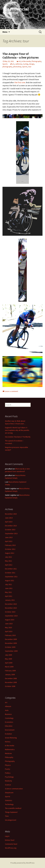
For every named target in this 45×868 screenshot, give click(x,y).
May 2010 (8, 627)
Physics (8, 765)
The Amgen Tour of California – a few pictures (20, 55)
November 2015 (11, 514)
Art (19, 61)
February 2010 (10, 635)
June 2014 (8, 518)
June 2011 (8, 588)
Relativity (8, 781)
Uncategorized (10, 820)
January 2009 (10, 674)
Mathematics (10, 749)
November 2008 (11, 682)
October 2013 (10, 529)
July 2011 (8, 584)
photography (7, 66)
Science (8, 785)
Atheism (8, 706)
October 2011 (10, 573)
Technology (9, 804)
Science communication (14, 788)
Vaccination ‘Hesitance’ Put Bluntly (17, 437)
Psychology (9, 777)
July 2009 (8, 655)
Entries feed (9, 840)
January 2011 (10, 600)
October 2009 (10, 647)
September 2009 (11, 651)
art (13, 64)
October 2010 (10, 612)
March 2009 (9, 667)
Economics (9, 722)
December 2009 (11, 639)
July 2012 (8, 557)
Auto (6, 710)
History (7, 741)
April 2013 (8, 541)
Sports (5, 64)
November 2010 (11, 608)
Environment (9, 730)
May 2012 (8, 561)
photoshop (17, 66)
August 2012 (9, 553)
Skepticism (9, 792)
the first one (19, 82)
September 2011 (11, 576)
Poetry (7, 769)
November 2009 (11, 643)
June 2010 (8, 623)
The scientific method (13, 808)
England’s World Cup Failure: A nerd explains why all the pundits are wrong (17, 430)
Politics (7, 773)
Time (7, 816)
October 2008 (10, 686)
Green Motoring (11, 738)
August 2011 (9, 580)
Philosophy (9, 757)
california (18, 64)
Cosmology (9, 718)
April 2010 (8, 631)
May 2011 (8, 592)
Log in (7, 836)
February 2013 (10, 545)
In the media (26, 61)
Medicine (8, 753)
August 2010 (9, 620)
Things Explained (11, 812)
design (31, 64)
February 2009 (10, 670)
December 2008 (11, 678)
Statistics (8, 800)
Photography (36, 61)
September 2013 (11, 533)
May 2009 (8, 659)
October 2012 (10, 549)
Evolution (8, 734)
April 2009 (8, 663)
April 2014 (8, 522)
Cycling (25, 64)
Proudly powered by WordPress (22, 863)
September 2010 (11, 616)
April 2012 (8, 565)
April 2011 (8, 596)
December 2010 (11, 604)
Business (8, 714)
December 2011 (11, 569)
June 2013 (8, 537)
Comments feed (11, 844)
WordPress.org (10, 848)
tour (29, 66)
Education (8, 726)
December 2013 (11, 525)
